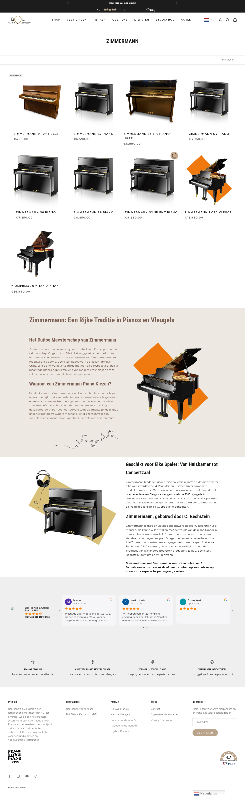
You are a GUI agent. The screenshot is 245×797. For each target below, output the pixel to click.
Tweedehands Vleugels (124, 725)
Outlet (187, 19)
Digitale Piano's (119, 731)
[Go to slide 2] (146, 627)
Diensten (141, 19)
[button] (122, 10)
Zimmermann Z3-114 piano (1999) (147, 136)
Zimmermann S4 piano (209, 134)
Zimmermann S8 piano (94, 212)
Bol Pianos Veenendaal (79, 708)
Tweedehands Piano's (123, 720)
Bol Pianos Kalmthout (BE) (81, 714)
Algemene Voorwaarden (165, 714)
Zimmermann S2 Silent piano (151, 212)
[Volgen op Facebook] (9, 776)
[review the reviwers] (111, 600)
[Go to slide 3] (148, 627)
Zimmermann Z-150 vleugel (209, 212)
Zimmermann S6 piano (36, 212)
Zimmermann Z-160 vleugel (35, 286)
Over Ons (120, 19)
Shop (56, 19)
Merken (100, 19)
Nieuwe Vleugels (120, 714)
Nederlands (208, 793)
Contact (155, 708)
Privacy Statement (162, 720)
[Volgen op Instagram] (18, 776)
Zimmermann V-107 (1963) (36, 134)
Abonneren (205, 733)
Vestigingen (77, 19)
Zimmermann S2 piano (94, 134)
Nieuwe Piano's (119, 708)
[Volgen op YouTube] (27, 776)
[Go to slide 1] (143, 627)
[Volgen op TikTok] (35, 776)
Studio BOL (165, 19)
